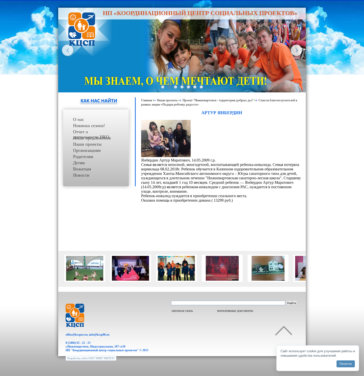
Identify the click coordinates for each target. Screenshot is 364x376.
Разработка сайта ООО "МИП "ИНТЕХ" (91, 358)
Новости (81, 175)
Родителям (83, 156)
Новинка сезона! (89, 125)
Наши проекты (87, 144)
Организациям (87, 150)
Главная (146, 100)
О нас (78, 119)
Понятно (345, 364)
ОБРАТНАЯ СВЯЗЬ (182, 311)
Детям (79, 162)
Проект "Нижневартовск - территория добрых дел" (218, 100)
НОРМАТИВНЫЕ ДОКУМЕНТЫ (235, 311)
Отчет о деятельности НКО (91, 132)
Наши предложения (92, 137)
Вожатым (82, 168)
